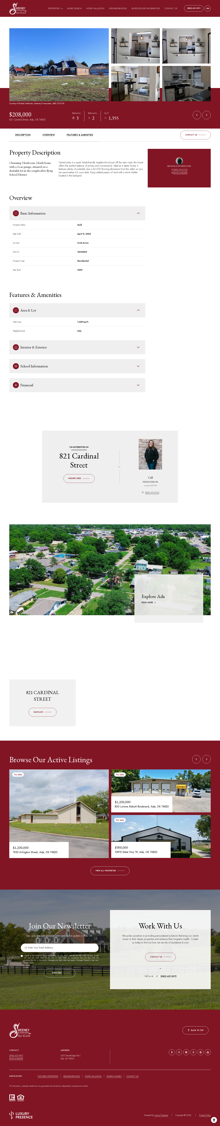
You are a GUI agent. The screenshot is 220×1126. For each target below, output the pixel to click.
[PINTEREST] (186, 1052)
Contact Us (171, 8)
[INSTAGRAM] (179, 1052)
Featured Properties (48, 1076)
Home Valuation (95, 8)
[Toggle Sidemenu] (208, 8)
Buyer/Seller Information (146, 8)
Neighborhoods (118, 8)
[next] (206, 759)
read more (147, 602)
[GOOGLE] (201, 1052)
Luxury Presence (161, 1115)
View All (186, 83)
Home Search (74, 8)
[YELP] (193, 1052)
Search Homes (114, 1076)
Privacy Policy (29, 962)
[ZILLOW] (208, 1052)
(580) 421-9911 (193, 8)
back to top (197, 1030)
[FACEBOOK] (172, 1052)
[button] (195, 135)
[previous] (196, 759)
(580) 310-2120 (180, 169)
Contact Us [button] (132, 1076)
